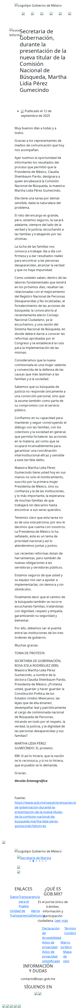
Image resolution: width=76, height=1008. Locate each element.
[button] (30, 861)
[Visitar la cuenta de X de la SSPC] (40, 993)
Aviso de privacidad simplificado (51, 956)
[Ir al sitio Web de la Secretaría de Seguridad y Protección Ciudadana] (69, 13)
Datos (14, 897)
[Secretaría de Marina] (34, 857)
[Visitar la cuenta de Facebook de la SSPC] (36, 993)
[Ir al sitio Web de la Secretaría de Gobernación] (60, 13)
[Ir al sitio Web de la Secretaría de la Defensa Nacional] (23, 13)
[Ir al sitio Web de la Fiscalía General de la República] (41, 13)
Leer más (61, 920)
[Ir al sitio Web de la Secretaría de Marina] (32, 13)
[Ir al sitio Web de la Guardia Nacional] (51, 13)
